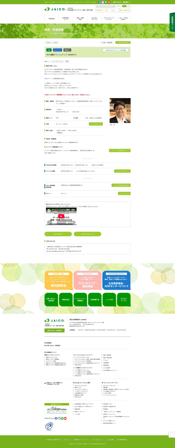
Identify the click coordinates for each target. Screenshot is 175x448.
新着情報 (52, 19)
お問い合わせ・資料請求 (121, 2)
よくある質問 (106, 367)
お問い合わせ (78, 397)
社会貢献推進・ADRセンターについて (84, 404)
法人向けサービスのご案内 (82, 382)
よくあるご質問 (107, 393)
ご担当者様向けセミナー (81, 393)
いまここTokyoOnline (123, 18)
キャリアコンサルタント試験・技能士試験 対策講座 (87, 359)
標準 (124, 6)
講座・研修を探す (125, 10)
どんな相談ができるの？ (109, 391)
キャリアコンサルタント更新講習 (83, 361)
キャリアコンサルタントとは (82, 357)
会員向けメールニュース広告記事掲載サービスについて (116, 417)
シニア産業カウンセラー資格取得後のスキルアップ (87, 374)
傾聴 (67, 61)
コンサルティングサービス (81, 391)
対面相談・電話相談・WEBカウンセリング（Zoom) (116, 389)
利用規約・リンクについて (82, 439)
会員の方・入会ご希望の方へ (54, 383)
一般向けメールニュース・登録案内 (112, 411)
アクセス (113, 10)
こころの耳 (77, 414)
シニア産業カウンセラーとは (82, 370)
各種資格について (66, 18)
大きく (128, 6)
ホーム (46, 33)
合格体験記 (106, 362)
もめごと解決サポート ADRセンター (84, 406)
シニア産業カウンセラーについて (82, 367)
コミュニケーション (57, 61)
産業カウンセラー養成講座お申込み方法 (56, 363)
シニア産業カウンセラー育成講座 (83, 372)
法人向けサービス (94, 18)
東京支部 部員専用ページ (109, 423)
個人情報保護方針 (122, 439)
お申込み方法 (78, 365)
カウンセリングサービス (109, 18)
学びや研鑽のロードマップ (109, 370)
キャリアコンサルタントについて (82, 354)
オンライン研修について (109, 420)
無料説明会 (106, 365)
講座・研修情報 (80, 18)
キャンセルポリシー (97, 439)
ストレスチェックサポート (81, 389)
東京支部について (101, 10)
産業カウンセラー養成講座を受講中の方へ (56, 365)
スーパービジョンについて (109, 395)
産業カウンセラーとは (51, 357)
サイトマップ (67, 439)
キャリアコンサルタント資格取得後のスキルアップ (87, 363)
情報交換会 (77, 409)
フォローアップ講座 (51, 361)
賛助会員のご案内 (79, 395)
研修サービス (78, 387)
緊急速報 (105, 409)
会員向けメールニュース (109, 414)
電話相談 (105, 387)
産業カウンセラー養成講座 (52, 359)
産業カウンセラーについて (52, 354)
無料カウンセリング (79, 411)
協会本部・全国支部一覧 (109, 406)
